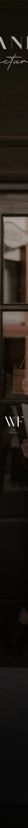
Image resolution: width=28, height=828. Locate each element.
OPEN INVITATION (14, 432)
